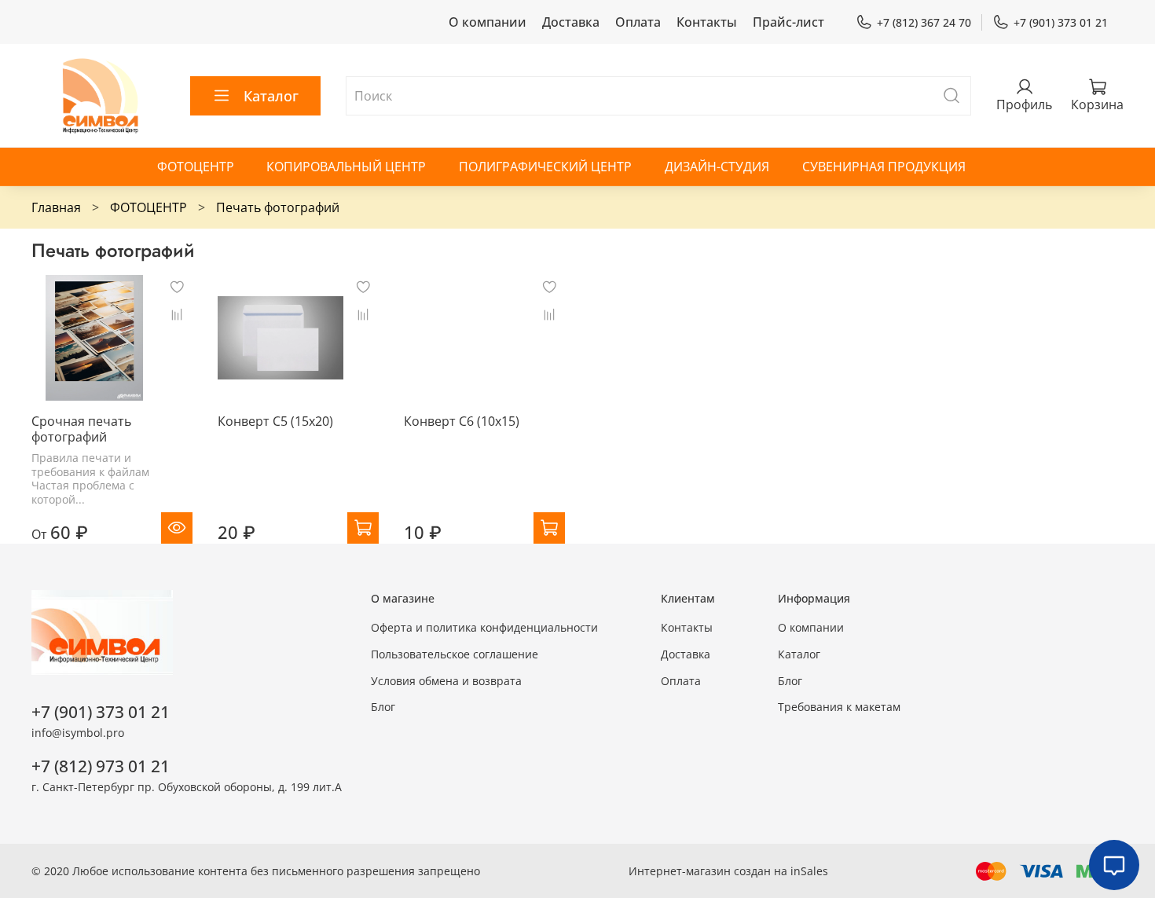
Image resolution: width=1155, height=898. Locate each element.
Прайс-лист (788, 22)
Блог (383, 706)
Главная (56, 207)
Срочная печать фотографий (81, 428)
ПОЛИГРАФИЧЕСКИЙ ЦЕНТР (545, 166)
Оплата (638, 22)
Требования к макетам (839, 706)
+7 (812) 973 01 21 (100, 766)
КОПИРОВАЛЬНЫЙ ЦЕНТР (346, 166)
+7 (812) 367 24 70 (924, 22)
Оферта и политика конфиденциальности (484, 627)
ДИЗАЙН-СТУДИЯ (717, 166)
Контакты (706, 22)
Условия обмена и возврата (446, 680)
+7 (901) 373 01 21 (1061, 22)
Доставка (571, 22)
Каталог (271, 95)
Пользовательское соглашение (454, 654)
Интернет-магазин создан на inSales (728, 870)
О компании (487, 22)
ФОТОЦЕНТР (195, 166)
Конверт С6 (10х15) (461, 421)
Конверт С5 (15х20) (275, 421)
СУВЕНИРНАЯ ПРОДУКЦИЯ (884, 166)
